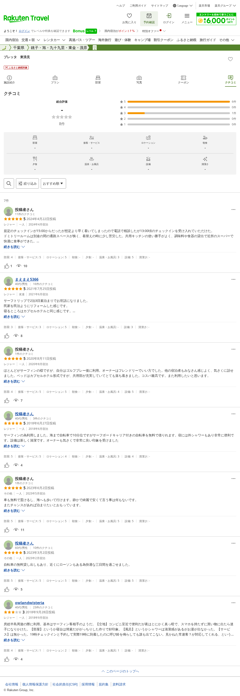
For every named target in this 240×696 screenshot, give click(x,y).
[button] (19, 211)
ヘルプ (120, 5)
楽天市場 (204, 5)
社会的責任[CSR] (65, 684)
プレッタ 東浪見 (17, 57)
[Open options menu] (233, 209)
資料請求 (119, 684)
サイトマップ (159, 5)
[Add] (230, 59)
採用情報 (88, 684)
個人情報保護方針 (35, 684)
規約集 (104, 684)
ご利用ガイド (138, 5)
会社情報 (11, 684)
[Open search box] (9, 183)
